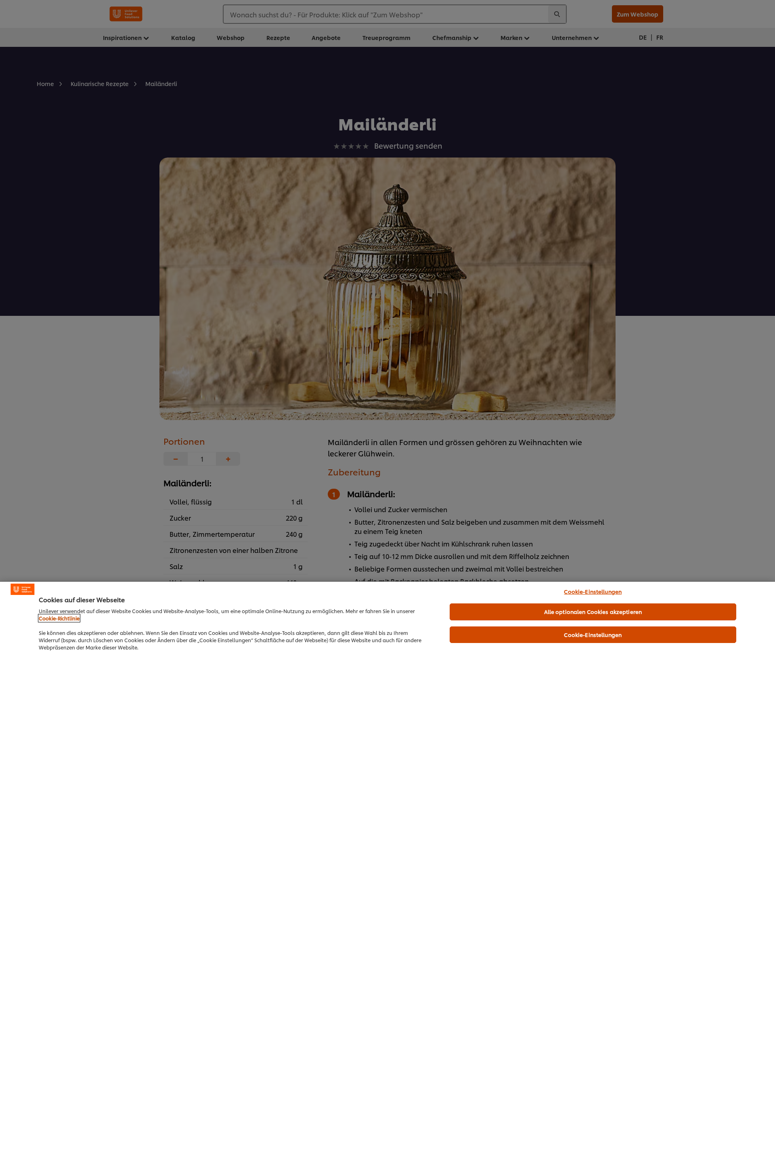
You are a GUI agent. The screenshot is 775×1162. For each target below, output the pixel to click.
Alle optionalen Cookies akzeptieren (593, 611)
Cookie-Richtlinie (59, 618)
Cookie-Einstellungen (593, 591)
